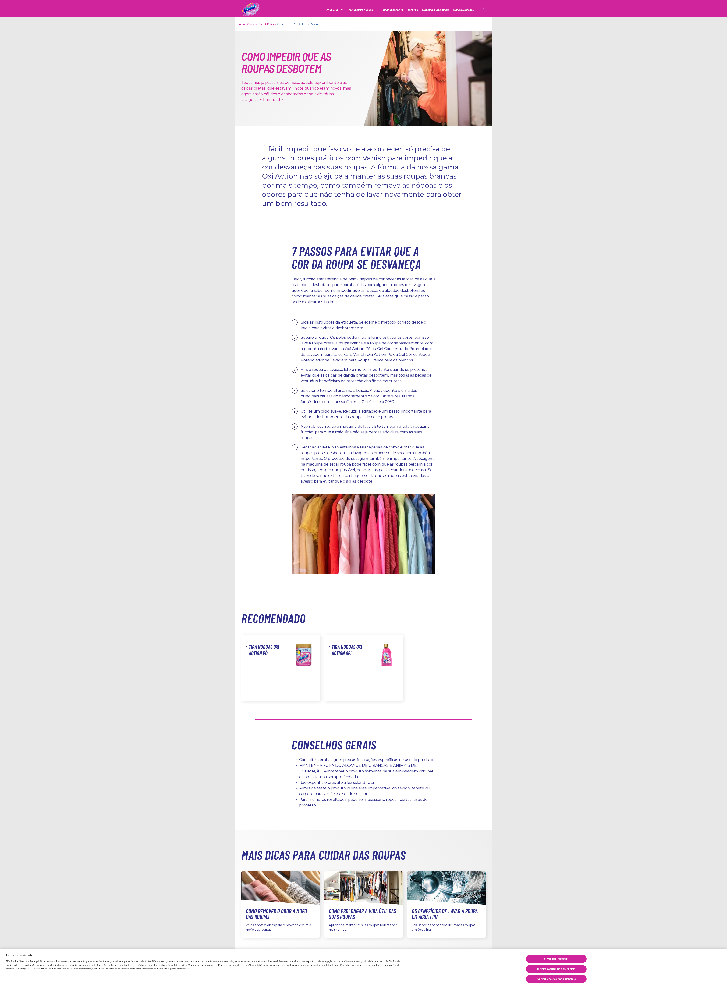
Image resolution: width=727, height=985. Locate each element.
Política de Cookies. (50, 968)
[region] (363, 967)
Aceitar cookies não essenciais (556, 979)
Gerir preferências (556, 958)
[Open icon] (484, 9)
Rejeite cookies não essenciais (556, 969)
